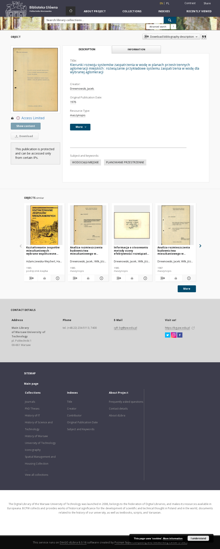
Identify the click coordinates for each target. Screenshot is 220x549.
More (186, 289)
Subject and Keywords (80, 429)
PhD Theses (32, 408)
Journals (30, 402)
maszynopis (78, 115)
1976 (73, 102)
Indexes (164, 11)
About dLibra (117, 415)
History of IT (32, 415)
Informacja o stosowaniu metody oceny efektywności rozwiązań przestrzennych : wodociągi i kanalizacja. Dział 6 (131, 250)
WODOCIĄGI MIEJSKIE (85, 162)
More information (173, 538)
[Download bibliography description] (31, 278)
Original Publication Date (82, 422)
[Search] (170, 20)
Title (69, 402)
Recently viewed (199, 11)
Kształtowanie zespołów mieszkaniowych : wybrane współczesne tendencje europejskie (43, 250)
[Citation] (204, 37)
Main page (31, 383)
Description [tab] (87, 49)
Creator (72, 408)
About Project (95, 11)
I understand (198, 538)
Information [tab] (136, 49)
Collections (132, 11)
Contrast (190, 3)
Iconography (33, 450)
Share (207, 3)
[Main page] (70, 10)
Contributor (74, 415)
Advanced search (158, 26)
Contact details (118, 408)
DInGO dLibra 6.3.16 (73, 542)
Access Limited (32, 118)
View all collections (36, 475)
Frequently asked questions (126, 402)
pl (167, 3)
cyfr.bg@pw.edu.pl (125, 328)
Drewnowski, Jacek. (82, 88)
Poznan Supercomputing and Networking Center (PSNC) (151, 542)
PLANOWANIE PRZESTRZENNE (125, 162)
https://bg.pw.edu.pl (177, 328)
